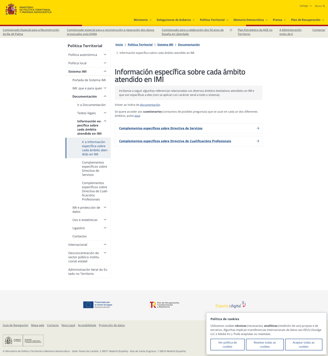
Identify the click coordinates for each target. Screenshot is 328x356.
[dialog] (266, 334)
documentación (150, 105)
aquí (137, 116)
